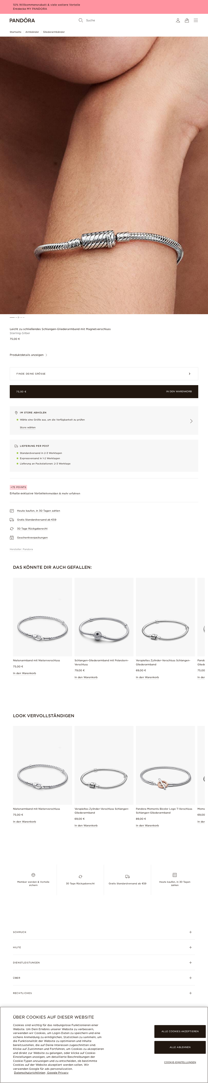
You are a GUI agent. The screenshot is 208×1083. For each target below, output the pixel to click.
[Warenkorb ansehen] (186, 20)
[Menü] (195, 20)
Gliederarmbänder (54, 32)
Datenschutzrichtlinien (29, 1072)
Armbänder (32, 32)
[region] (104, 1045)
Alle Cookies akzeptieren (180, 1031)
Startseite (15, 32)
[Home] (22, 20)
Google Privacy (57, 1072)
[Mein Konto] (177, 20)
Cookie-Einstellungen (180, 1062)
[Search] (81, 20)
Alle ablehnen (180, 1047)
